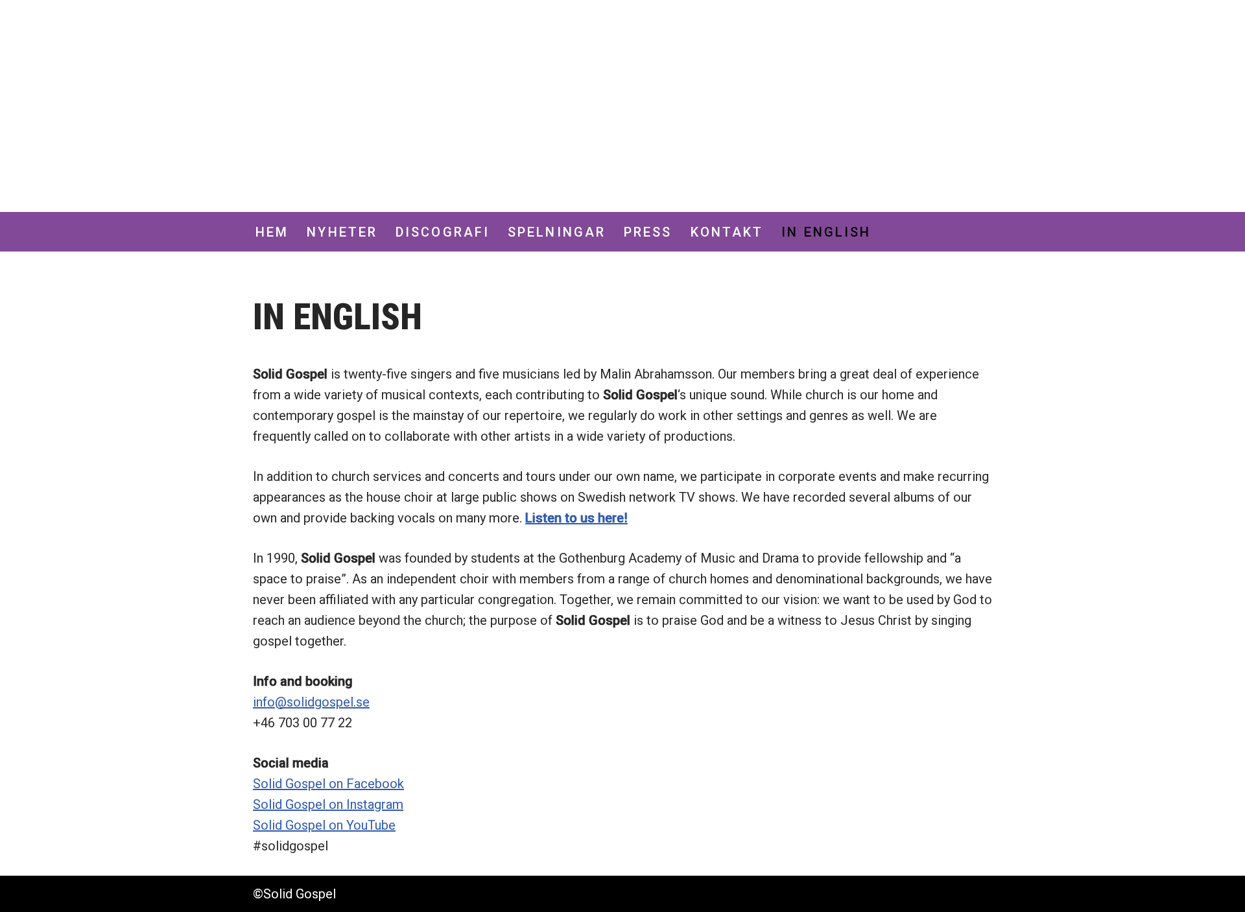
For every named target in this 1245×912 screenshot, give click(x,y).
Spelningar (557, 232)
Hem (272, 232)
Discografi (443, 232)
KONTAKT (727, 232)
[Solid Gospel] (334, 106)
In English (826, 232)
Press (648, 232)
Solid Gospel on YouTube (324, 825)
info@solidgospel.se (311, 702)
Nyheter (342, 232)
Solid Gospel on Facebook (328, 783)
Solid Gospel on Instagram (328, 804)
